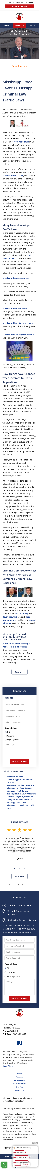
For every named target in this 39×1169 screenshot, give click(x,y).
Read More (19, 672)
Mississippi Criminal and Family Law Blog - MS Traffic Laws (14, 637)
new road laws (21, 141)
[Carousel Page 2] (19, 868)
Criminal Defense (12, 771)
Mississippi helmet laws (14, 308)
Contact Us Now (19, 761)
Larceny (10, 782)
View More (19, 876)
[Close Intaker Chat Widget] (37, 1143)
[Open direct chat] (33, 1143)
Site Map (19, 1087)
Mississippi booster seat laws (17, 323)
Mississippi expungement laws (18, 334)
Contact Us (19, 25)
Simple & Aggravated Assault (19, 779)
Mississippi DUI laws (12, 175)
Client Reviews (19, 821)
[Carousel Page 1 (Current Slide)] (14, 868)
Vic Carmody (21, 613)
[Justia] (19, 1043)
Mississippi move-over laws (16, 278)
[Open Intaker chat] (15, 1168)
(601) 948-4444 (17, 1031)
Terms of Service (19, 1083)
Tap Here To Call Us (19, 6)
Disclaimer (20, 1077)
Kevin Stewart (10, 617)
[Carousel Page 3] (24, 868)
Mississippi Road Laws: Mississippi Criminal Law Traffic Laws (20, 805)
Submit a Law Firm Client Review (19, 885)
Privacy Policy (19, 1080)
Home (6, 25)
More (32, 25)
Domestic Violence (14, 776)
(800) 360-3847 (19, 1034)
